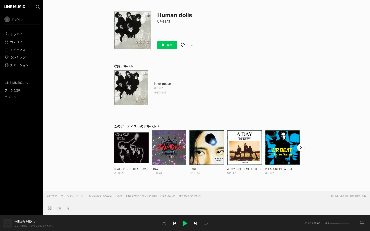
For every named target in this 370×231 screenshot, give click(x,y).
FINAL (163, 169)
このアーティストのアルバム (136, 127)
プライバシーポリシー (73, 195)
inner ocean (162, 84)
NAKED (201, 169)
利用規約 (52, 195)
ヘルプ (119, 195)
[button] (185, 223)
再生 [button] (169, 45)
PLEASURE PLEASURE (282, 169)
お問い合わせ (167, 195)
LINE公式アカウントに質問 (141, 195)
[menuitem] (21, 34)
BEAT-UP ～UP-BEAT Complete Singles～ (131, 169)
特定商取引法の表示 (100, 195)
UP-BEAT (163, 21)
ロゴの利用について (190, 195)
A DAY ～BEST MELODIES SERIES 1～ (244, 169)
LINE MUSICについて (20, 83)
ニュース (11, 97)
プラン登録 (12, 90)
